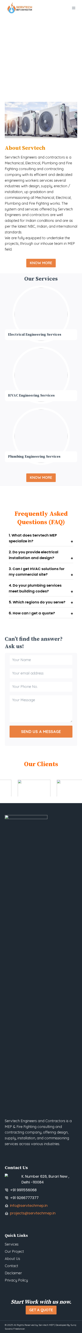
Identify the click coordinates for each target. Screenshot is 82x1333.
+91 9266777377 (24, 1197)
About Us (12, 1258)
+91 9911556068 (23, 1189)
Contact (11, 1266)
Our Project (14, 1251)
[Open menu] (73, 8)
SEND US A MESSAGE (41, 731)
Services (12, 1244)
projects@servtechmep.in (33, 1213)
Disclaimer (13, 1273)
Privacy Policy (16, 1280)
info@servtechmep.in (29, 1205)
